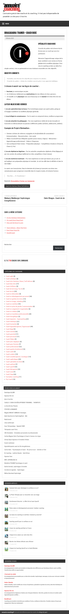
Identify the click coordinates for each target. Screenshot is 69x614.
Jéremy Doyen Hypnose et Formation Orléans (16, 440)
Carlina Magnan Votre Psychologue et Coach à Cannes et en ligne (22, 436)
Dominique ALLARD (9, 392)
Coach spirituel (10, 364)
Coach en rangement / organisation (17, 309)
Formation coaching (12, 377)
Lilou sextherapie (9, 423)
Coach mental (10, 331)
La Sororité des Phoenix (11, 406)
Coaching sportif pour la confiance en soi (20, 521)
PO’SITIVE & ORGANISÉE (10, 409)
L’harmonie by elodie (10, 574)
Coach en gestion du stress (14, 299)
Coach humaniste (11, 324)
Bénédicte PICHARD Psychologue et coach (15, 463)
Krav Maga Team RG (13, 230)
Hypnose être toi (9, 396)
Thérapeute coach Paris (11, 429)
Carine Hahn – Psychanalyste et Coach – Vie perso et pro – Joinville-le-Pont (25, 450)
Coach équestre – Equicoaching (16, 319)
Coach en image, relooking (14, 301)
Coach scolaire (10, 354)
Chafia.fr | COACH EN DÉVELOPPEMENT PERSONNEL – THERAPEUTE (22, 402)
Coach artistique (11, 279)
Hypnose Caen (8, 456)
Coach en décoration (12, 294)
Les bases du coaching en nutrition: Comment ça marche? (25, 515)
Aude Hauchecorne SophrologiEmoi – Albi (15, 416)
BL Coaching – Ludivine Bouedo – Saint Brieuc (17, 453)
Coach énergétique (12, 316)
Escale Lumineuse (9, 443)
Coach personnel (11, 336)
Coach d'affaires (11, 286)
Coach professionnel (12, 346)
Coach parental (10, 334)
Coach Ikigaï (9, 329)
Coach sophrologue (12, 359)
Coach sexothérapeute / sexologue (17, 356)
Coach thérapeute (11, 369)
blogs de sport (43, 612)
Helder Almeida (8, 582)
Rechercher (8, 244)
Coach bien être (11, 284)
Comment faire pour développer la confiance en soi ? (24, 488)
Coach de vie (10, 291)
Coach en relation (11, 311)
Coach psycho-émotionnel (14, 349)
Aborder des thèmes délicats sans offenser (21, 541)
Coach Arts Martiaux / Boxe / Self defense (17, 186)
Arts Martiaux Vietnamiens (16, 217)
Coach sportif (10, 367)
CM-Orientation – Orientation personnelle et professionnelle (21, 433)
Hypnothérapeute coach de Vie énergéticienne (17, 446)
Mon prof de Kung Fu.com (15, 223)
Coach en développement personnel (17, 296)
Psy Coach (9, 379)
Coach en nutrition (12, 304)
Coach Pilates (10, 339)
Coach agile (9, 276)
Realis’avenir (8, 419)
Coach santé (10, 351)
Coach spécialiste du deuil (14, 361)
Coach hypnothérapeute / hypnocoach (18, 326)
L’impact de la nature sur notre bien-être (20, 535)
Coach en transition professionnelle (17, 314)
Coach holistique (11, 321)
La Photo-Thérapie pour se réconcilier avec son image (24, 495)
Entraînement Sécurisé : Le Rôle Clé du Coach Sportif (24, 501)
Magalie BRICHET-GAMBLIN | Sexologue (15, 413)
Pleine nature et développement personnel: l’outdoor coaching (26, 508)
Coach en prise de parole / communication (19, 306)
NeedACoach (11, 233)
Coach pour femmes (12, 344)
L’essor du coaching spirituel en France (20, 528)
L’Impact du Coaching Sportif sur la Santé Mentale (23, 548)
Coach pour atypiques (13, 341)
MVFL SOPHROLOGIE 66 (10, 460)
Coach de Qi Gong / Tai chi (14, 289)
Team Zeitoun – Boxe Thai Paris (17, 228)
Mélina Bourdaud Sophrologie (12, 473)
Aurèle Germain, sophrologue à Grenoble (15, 467)
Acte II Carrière (8, 399)
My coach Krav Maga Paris (15, 220)
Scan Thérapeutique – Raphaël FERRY (14, 426)
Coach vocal (9, 372)
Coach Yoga (9, 374)
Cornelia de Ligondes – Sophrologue (14, 470)
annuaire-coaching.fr (8, 612)
